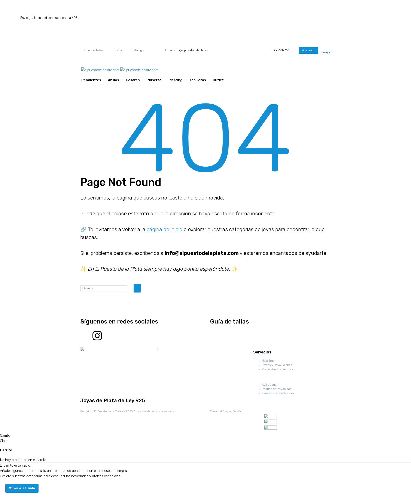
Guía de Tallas (93, 50)
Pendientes (91, 80)
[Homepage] (119, 70)
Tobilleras (197, 80)
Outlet (218, 80)
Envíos (117, 50)
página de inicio (164, 229)
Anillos (113, 80)
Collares (133, 80)
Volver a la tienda (22, 488)
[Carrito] (228, 80)
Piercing (175, 80)
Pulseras (154, 80)
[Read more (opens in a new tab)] (183, 50)
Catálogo (137, 50)
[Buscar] (137, 288)
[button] (308, 50)
